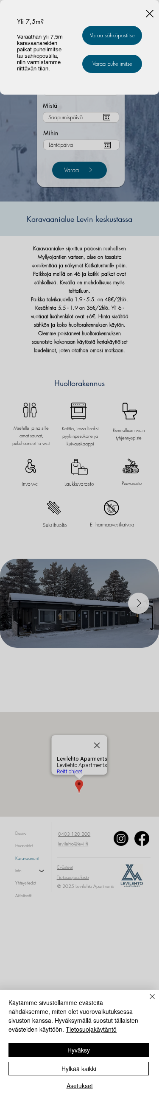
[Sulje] (147, 1001)
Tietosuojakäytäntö (91, 1029)
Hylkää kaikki (78, 1068)
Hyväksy (78, 1050)
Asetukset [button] (80, 1085)
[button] (149, 14)
